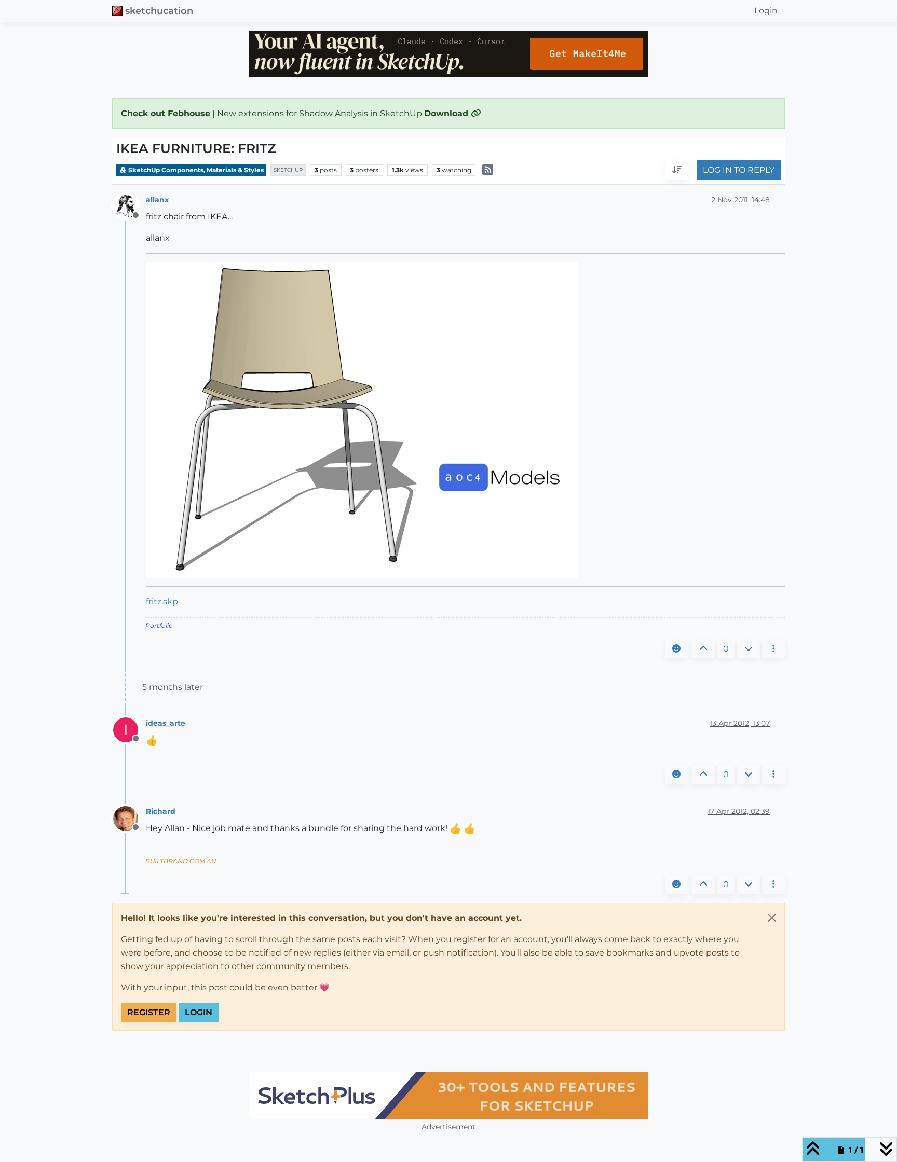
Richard (160, 811)
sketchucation (159, 10)
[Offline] (129, 206)
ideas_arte (165, 723)
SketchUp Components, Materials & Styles (195, 170)
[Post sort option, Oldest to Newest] (676, 171)
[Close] (771, 917)
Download (447, 113)
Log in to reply (738, 170)
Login (198, 1012)
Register (148, 1012)
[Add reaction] (676, 649)
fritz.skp (162, 601)
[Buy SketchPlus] (448, 1095)
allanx (157, 199)
